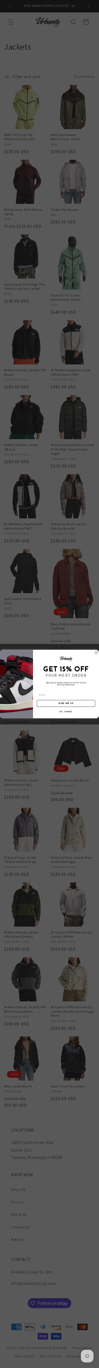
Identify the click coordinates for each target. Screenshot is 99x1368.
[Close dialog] (96, 652)
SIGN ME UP (66, 703)
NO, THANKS (66, 712)
